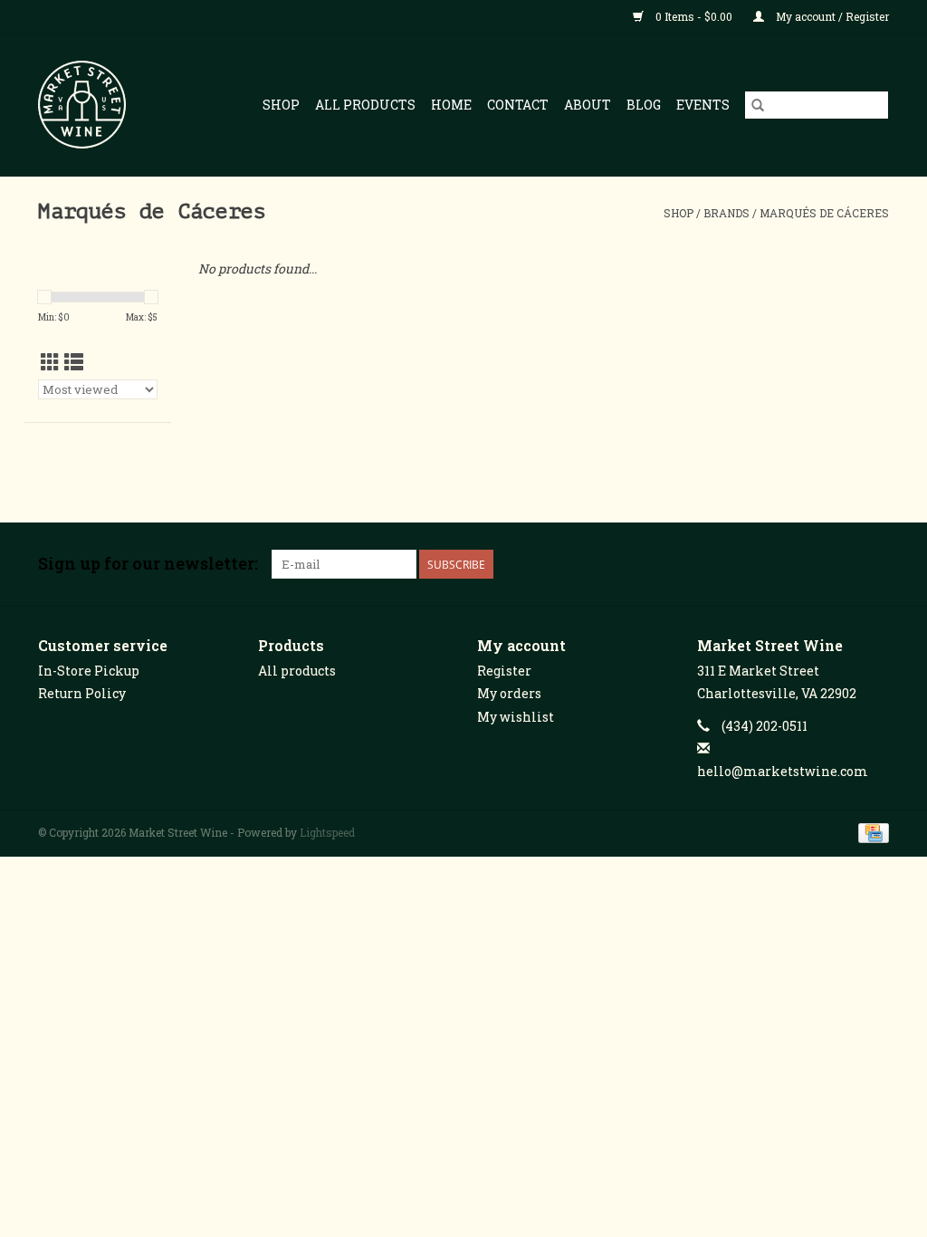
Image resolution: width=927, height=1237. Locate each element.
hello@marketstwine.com (782, 771)
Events (703, 104)
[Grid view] (50, 362)
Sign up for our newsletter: (148, 563)
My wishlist (515, 716)
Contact (518, 104)
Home (451, 104)
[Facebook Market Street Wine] (811, 564)
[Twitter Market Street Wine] (842, 564)
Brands (726, 213)
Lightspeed (327, 832)
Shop (281, 104)
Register (504, 670)
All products (297, 670)
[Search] (757, 105)
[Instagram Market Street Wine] (874, 564)
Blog (643, 104)
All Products (365, 104)
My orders (509, 693)
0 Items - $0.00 (694, 16)
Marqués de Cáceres (824, 213)
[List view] (73, 362)
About (587, 104)
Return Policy (82, 693)
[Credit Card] (870, 831)
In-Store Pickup (88, 670)
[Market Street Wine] (90, 105)
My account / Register (831, 16)
